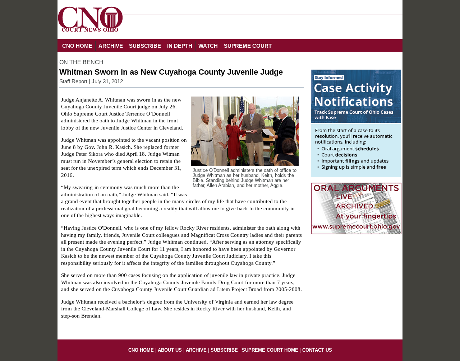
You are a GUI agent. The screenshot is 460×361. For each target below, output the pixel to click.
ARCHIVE (110, 46)
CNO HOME (77, 46)
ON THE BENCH (81, 62)
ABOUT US (170, 350)
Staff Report (73, 81)
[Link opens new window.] (356, 175)
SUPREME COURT (248, 46)
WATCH (208, 46)
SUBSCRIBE (145, 46)
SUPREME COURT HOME (270, 350)
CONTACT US (317, 350)
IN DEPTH (179, 46)
